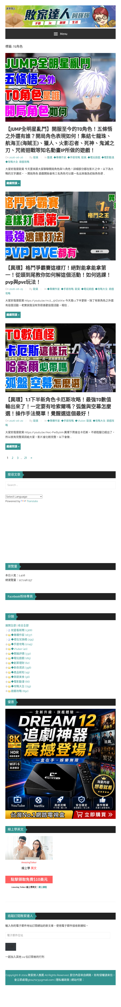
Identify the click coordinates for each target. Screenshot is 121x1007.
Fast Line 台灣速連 (96, 979)
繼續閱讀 (11, 183)
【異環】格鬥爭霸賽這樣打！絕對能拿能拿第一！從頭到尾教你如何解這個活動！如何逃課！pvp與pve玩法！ (58, 275)
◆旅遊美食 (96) (20, 676)
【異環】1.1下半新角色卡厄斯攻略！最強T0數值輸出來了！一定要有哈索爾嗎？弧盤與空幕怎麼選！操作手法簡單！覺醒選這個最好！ (58, 407)
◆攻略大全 (11, 161)
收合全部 (23, 625)
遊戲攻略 (24, 161)
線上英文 (10, 838)
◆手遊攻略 (73, 157)
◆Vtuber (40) (19, 648)
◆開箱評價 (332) (21, 653)
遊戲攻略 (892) (20, 691)
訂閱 (10, 946)
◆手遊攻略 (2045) (21, 644)
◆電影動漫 (107, 157)
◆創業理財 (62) (20, 662)
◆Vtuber (80, 420)
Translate (32, 501)
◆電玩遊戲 (94, 157)
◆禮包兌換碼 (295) (22, 639)
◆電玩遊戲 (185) (21, 658)
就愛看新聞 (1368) (21, 630)
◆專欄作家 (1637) (21, 634)
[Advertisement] (29, 528)
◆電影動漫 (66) (20, 681)
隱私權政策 (62, 979)
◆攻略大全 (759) (21, 686)
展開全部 (10, 625)
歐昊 (35, 157)
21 (25, 458)
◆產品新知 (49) (20, 672)
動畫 (49, 157)
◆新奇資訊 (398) (21, 667)
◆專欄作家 (60, 157)
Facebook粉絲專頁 (20, 596)
